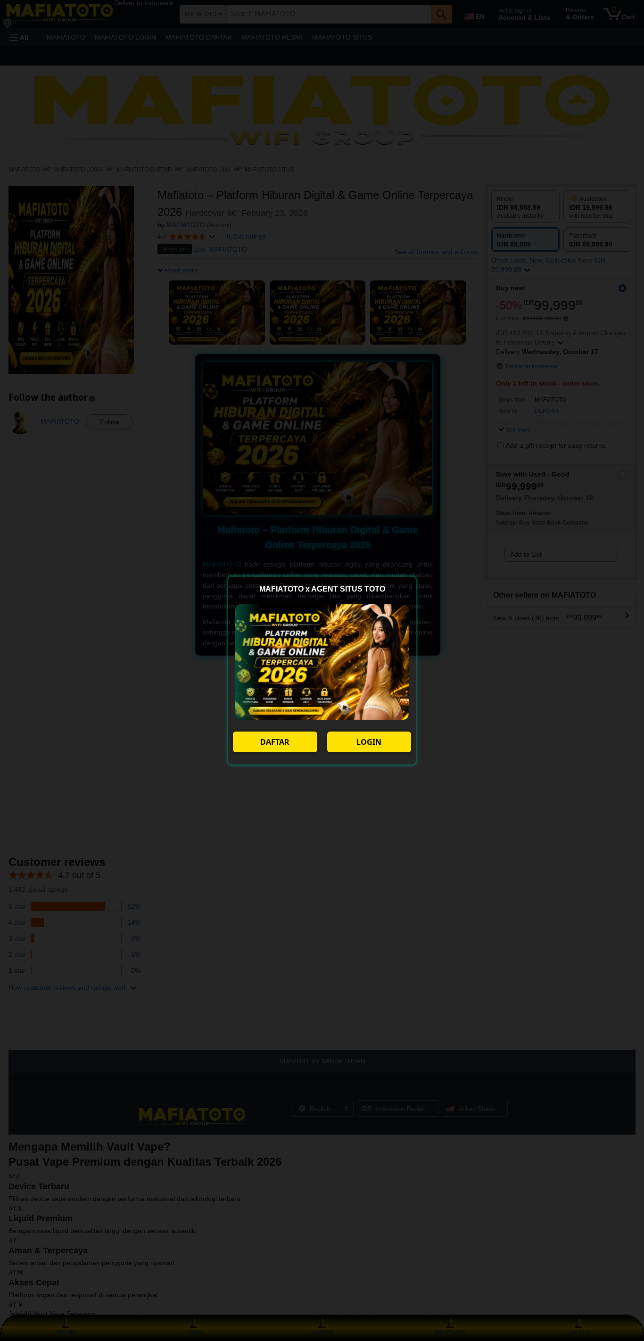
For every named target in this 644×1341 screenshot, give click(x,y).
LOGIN (368, 742)
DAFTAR (274, 742)
